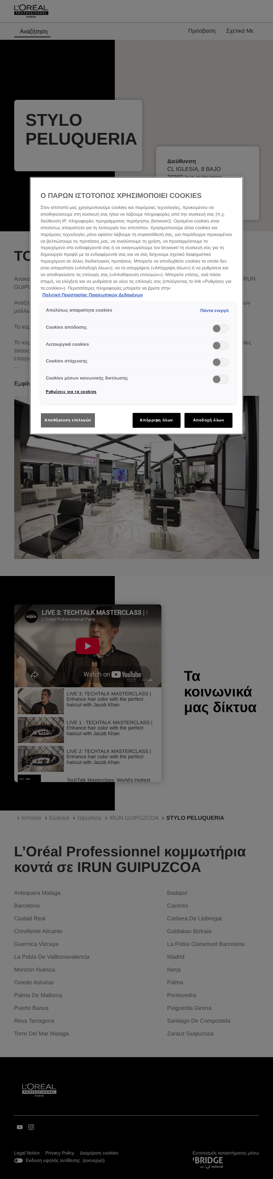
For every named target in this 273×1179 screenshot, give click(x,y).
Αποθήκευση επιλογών (67, 420)
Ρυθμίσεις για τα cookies (71, 391)
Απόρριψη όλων (156, 420)
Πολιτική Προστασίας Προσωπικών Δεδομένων (92, 294)
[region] (136, 306)
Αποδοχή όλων (208, 420)
